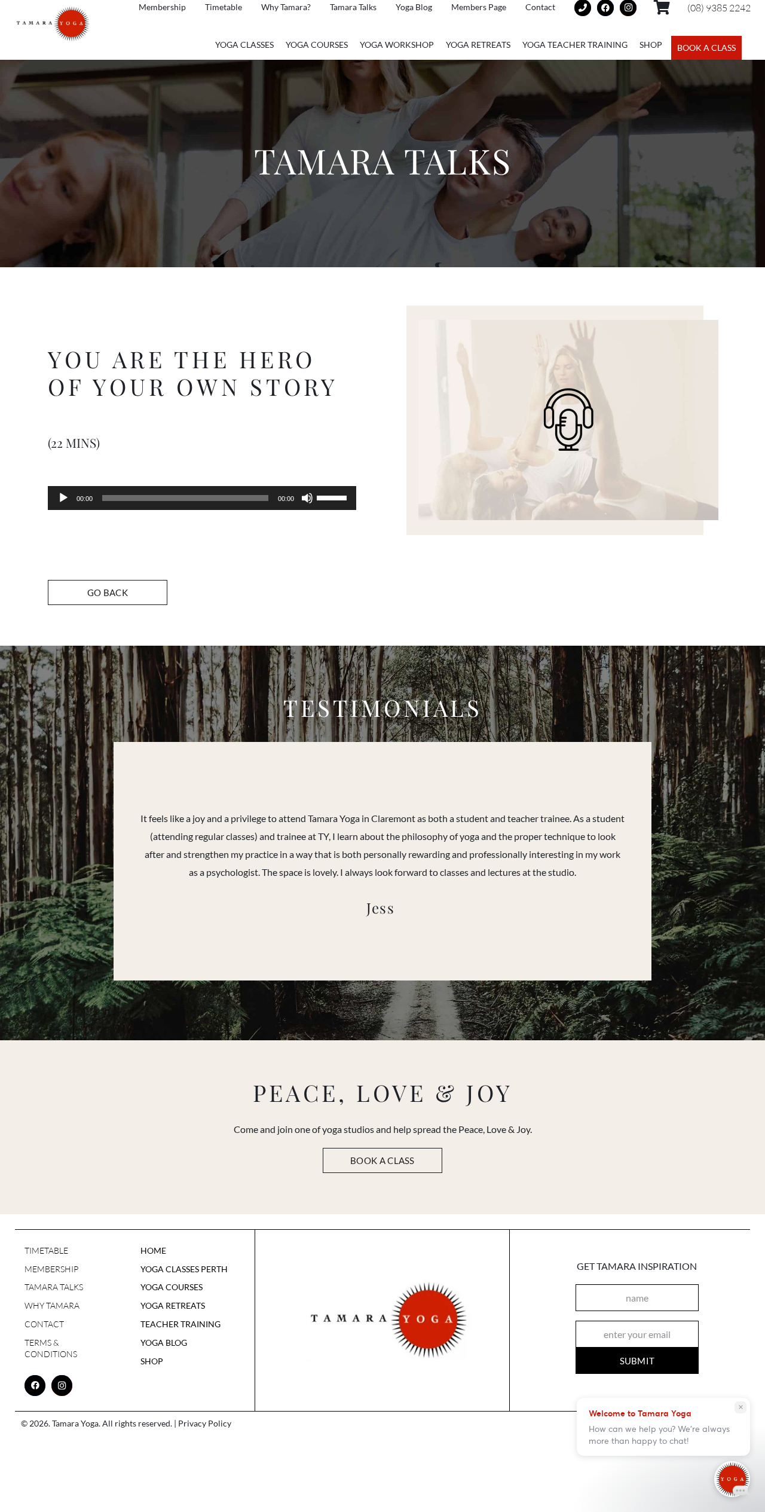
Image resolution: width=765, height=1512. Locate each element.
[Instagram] (61, 1385)
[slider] (333, 497)
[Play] (63, 498)
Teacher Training (180, 1324)
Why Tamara (52, 1305)
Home (153, 1250)
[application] (202, 498)
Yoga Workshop (397, 44)
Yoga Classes (244, 44)
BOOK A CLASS (706, 47)
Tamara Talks (54, 1287)
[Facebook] (35, 1385)
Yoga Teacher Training (575, 44)
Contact (44, 1324)
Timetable (46, 1250)
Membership (51, 1269)
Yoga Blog (163, 1342)
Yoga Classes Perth (184, 1269)
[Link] (53, 24)
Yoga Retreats (478, 44)
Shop (650, 44)
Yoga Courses (317, 44)
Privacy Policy (204, 1423)
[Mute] (307, 498)
